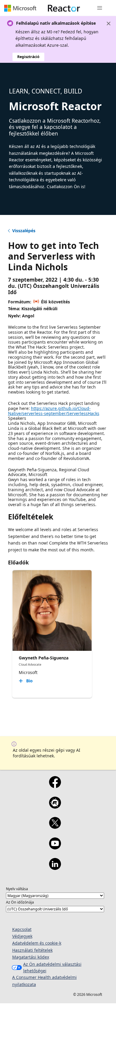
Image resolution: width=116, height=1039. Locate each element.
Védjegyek (22, 936)
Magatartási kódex (30, 957)
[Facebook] (55, 786)
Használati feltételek (32, 950)
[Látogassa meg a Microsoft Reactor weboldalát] (64, 8)
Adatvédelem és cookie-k (36, 943)
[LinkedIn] (55, 868)
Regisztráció (28, 56)
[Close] (108, 23)
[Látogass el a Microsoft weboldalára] (20, 8)
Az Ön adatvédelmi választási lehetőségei (52, 967)
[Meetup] (55, 806)
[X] (55, 827)
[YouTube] (55, 847)
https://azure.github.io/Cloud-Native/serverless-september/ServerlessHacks (53, 410)
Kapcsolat (22, 929)
